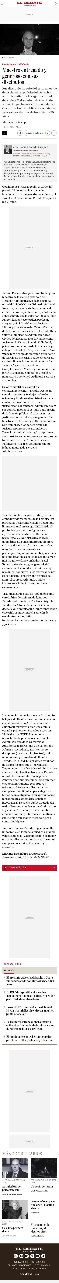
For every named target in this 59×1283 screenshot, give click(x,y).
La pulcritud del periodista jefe (11, 1188)
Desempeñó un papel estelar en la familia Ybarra (43, 1205)
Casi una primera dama (12, 1229)
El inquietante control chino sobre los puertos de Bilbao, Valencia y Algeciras (29, 1038)
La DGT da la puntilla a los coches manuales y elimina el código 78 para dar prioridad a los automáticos (30, 996)
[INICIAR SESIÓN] (55, 3)
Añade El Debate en (35, 133)
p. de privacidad (42, 1265)
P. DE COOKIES (19, 1268)
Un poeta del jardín (42, 1186)
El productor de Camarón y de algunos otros (40, 1228)
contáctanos (38, 1262)
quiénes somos (20, 1262)
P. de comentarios (37, 1268)
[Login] (55, 3)
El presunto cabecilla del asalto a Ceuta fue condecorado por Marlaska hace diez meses (30, 981)
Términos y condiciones (19, 1265)
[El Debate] (29, 3)
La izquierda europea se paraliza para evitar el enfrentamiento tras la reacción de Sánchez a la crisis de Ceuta (30, 1025)
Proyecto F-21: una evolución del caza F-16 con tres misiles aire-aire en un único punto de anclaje (30, 1011)
